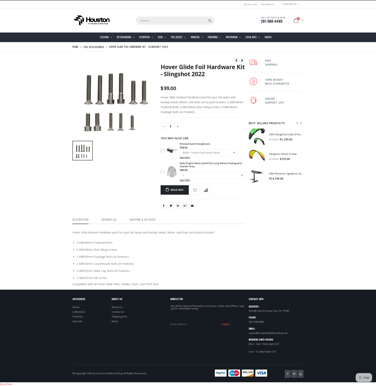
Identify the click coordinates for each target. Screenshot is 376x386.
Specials (77, 321)
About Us (117, 307)
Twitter (171, 205)
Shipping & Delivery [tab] (142, 219)
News (115, 321)
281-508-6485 (271, 21)
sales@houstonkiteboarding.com (268, 333)
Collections (78, 312)
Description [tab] (80, 219)
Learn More (185, 157)
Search (210, 20)
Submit (225, 324)
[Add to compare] (205, 190)
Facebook (164, 205)
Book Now (6, 384)
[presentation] (297, 123)
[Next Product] (242, 60)
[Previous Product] (236, 60)
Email (192, 205)
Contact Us (118, 312)
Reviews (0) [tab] (109, 219)
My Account (250, 4)
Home (75, 46)
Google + (185, 205)
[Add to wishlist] (195, 190)
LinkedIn (178, 205)
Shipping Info (119, 316)
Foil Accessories (94, 46)
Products (77, 316)
